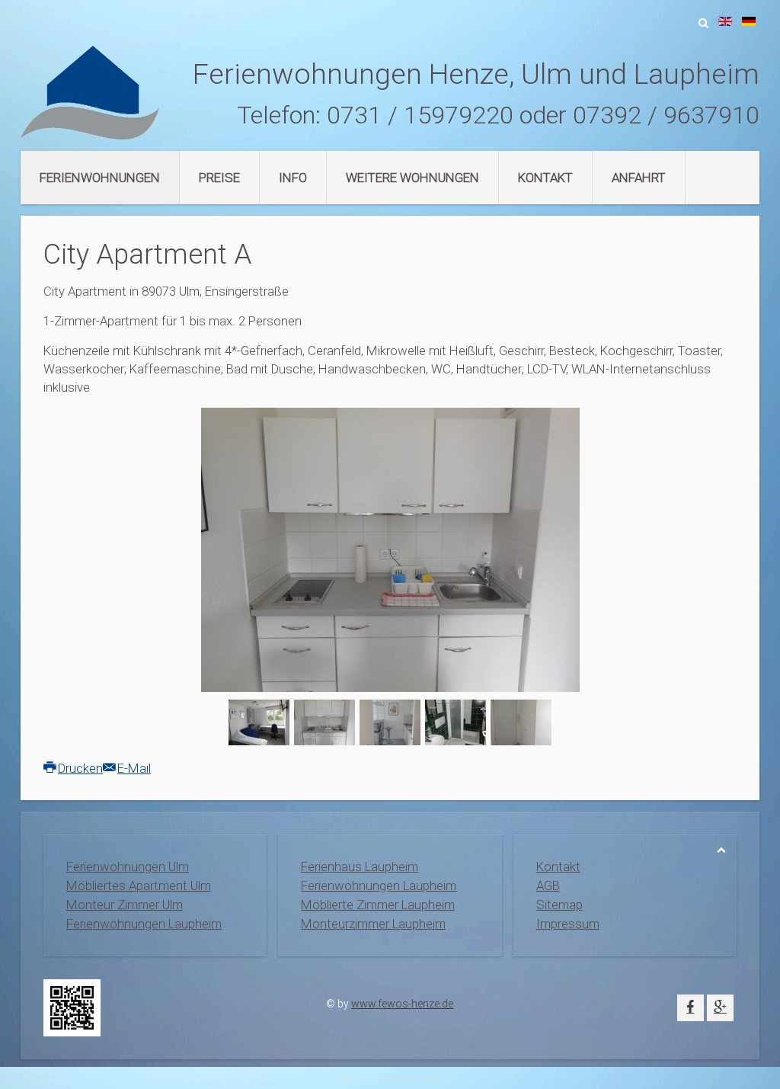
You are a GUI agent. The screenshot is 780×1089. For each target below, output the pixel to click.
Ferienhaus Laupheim (359, 866)
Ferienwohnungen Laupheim (144, 923)
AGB (548, 885)
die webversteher (414, 1079)
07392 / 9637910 (666, 115)
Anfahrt (639, 177)
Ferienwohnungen (100, 177)
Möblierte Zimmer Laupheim (378, 904)
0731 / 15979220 (420, 115)
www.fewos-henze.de (402, 1004)
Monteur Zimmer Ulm (124, 904)
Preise (219, 177)
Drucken (80, 768)
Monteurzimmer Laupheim (373, 923)
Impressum (567, 923)
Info (293, 177)
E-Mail (134, 768)
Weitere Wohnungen (412, 177)
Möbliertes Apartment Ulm (138, 885)
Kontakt (545, 177)
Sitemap (559, 904)
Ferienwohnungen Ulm (127, 866)
